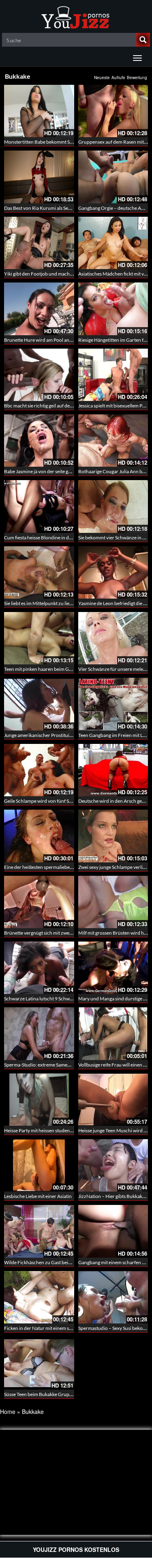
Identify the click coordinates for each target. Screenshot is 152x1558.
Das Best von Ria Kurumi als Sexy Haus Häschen (54, 208)
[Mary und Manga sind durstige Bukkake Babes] (113, 968)
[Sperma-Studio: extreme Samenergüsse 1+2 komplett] (39, 1033)
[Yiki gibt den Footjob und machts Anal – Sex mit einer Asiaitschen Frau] (39, 243)
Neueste (102, 77)
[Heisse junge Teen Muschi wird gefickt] (113, 1099)
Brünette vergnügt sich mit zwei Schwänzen (50, 933)
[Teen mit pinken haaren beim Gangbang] (39, 638)
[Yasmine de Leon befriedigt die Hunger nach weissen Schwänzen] (113, 572)
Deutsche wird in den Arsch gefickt (114, 801)
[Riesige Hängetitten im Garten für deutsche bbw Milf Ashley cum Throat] (113, 308)
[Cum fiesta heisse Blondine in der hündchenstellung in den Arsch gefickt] (39, 506)
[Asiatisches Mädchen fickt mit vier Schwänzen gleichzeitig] (113, 243)
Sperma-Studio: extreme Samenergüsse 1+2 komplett (60, 1065)
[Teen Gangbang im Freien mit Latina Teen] (113, 704)
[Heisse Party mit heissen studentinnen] (39, 1099)
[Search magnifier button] (143, 40)
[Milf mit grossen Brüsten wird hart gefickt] (113, 902)
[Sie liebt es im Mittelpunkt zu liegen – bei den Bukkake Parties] (39, 572)
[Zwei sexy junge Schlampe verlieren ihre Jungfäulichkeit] (113, 836)
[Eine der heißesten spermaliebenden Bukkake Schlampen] (39, 836)
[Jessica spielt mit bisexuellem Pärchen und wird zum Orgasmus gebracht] (113, 375)
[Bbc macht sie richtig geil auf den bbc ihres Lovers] (39, 375)
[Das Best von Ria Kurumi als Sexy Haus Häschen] (39, 177)
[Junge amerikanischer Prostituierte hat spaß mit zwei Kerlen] (39, 704)
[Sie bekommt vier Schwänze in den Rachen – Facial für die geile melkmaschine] (113, 506)
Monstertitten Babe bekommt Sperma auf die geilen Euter (64, 142)
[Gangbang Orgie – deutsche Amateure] (113, 177)
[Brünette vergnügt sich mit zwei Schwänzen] (39, 902)
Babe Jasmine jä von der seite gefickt (42, 471)
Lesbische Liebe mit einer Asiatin (38, 1196)
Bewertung (137, 77)
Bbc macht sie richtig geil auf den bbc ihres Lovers (56, 406)
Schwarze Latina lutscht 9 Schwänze (42, 999)
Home (7, 1411)
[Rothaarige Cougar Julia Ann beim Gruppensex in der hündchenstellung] (113, 440)
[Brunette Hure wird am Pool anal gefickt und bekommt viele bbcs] (39, 308)
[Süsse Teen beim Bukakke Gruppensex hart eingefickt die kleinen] (39, 1363)
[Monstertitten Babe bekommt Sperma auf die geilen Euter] (39, 111)
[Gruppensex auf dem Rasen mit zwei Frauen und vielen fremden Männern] (113, 111)
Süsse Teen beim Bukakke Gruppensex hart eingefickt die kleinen (71, 1394)
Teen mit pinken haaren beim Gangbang (45, 669)
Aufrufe (118, 77)
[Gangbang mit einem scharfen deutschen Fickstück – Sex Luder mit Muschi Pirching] (113, 1231)
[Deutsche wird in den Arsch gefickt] (113, 770)
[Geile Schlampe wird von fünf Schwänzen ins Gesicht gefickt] (39, 770)
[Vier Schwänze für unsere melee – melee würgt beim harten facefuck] (113, 638)
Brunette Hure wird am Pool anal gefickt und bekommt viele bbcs (72, 340)
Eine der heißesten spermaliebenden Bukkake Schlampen (64, 867)
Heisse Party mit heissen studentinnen (43, 1130)
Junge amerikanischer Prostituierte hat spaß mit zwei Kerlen (67, 735)
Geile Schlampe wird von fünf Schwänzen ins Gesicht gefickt (67, 801)
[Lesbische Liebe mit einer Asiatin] (39, 1164)
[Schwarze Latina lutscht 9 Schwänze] (39, 968)
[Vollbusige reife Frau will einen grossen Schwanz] (113, 1033)
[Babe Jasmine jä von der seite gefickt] (39, 440)
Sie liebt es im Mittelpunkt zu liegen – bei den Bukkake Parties (67, 603)
